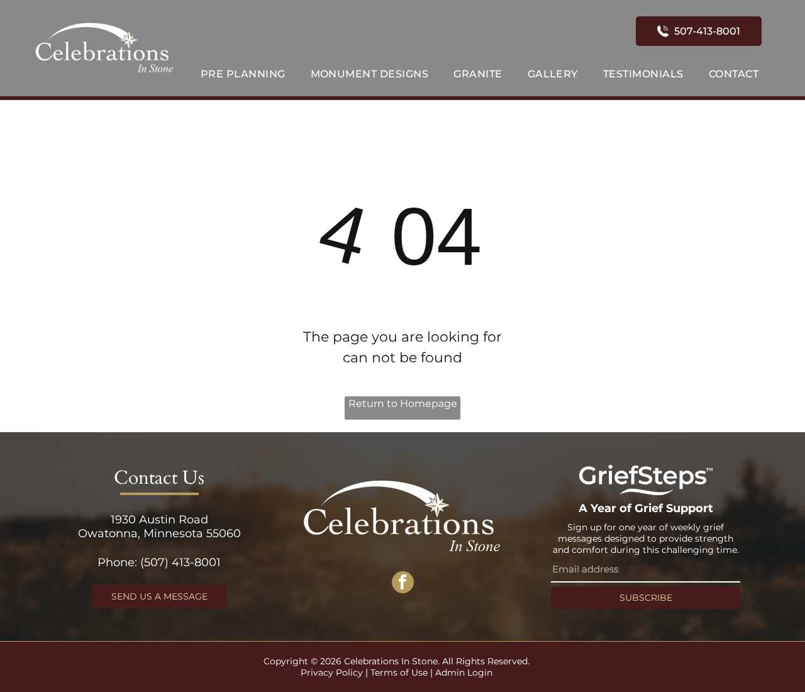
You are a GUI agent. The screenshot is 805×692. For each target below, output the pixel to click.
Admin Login (463, 672)
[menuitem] (243, 74)
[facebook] (403, 583)
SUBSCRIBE (645, 597)
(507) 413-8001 (180, 562)
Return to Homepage (402, 404)
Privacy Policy (332, 672)
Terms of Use (399, 672)
